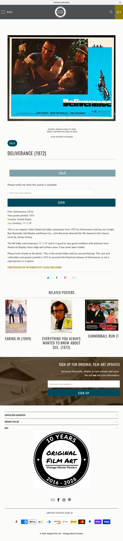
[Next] (113, 78)
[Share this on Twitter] (48, 277)
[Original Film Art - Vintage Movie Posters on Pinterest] (69, 500)
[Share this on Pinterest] (65, 277)
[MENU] (1, 12)
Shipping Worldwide (62, 2)
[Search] (111, 12)
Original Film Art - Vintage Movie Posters (65, 533)
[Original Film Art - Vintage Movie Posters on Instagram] (64, 500)
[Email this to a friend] (73, 277)
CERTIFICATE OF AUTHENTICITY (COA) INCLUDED (35, 267)
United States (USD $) (59, 513)
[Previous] (9, 78)
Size (10, 223)
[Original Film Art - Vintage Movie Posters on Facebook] (58, 500)
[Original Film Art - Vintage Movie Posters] (60, 12)
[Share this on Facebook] (56, 277)
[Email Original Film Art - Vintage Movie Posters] (53, 500)
